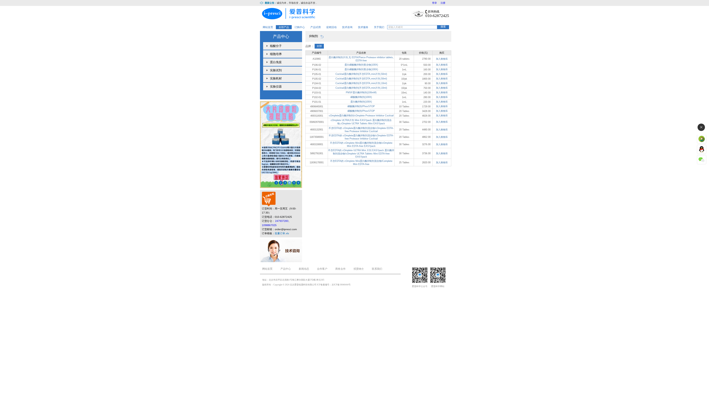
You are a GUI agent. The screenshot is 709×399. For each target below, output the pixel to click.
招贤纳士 (359, 268)
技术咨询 (347, 27)
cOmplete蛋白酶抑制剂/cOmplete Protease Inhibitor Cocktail (361, 115)
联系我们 (377, 268)
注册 (443, 2)
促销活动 (331, 27)
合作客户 (322, 268)
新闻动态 (304, 268)
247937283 (281, 220)
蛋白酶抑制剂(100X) (361, 101)
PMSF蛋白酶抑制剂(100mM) (361, 92)
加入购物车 (442, 58)
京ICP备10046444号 (341, 284)
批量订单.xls (282, 233)
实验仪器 (276, 86)
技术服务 (363, 27)
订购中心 (299, 27)
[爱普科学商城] (289, 13)
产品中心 (285, 268)
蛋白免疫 (276, 62)
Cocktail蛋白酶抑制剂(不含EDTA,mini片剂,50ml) (361, 74)
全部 (319, 46)
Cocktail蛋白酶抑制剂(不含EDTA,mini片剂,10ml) (361, 83)
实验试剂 (276, 70)
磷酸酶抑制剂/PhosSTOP (361, 106)
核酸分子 (276, 45)
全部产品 (284, 27)
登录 (434, 2)
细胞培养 (276, 54)
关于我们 (379, 27)
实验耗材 (276, 78)
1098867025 (269, 225)
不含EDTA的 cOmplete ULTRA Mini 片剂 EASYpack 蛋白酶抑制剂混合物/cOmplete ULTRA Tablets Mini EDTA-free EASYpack (361, 153)
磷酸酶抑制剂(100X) (361, 97)
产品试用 (315, 27)
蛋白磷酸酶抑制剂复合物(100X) (361, 64)
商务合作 (340, 268)
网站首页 (268, 27)
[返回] (321, 36)
